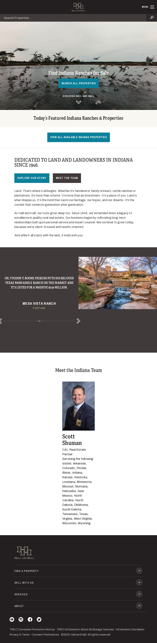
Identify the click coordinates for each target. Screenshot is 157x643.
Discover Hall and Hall (78, 96)
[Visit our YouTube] (12, 620)
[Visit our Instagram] (21, 620)
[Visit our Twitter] (39, 620)
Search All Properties (78, 83)
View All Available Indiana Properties (78, 137)
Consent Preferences (45, 634)
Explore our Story (31, 178)
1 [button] (37, 321)
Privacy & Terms (20, 634)
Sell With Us (24, 582)
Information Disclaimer (130, 629)
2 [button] (39, 321)
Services (21, 594)
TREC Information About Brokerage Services (85, 629)
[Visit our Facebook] (30, 620)
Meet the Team (67, 178)
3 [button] (41, 321)
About (19, 606)
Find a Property (26, 571)
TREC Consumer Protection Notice (32, 629)
